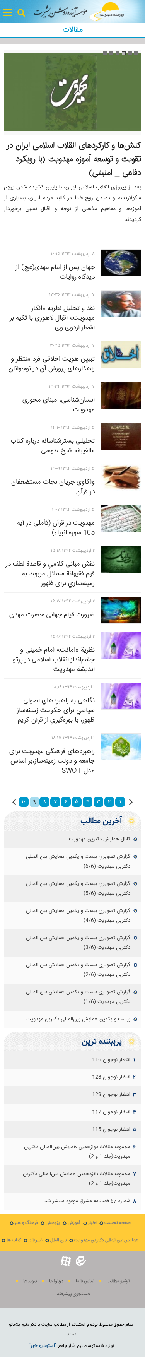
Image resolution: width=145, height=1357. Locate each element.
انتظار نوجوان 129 (111, 1094)
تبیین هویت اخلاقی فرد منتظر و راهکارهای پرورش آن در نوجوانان (52, 364)
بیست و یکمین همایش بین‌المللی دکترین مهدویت (78, 1019)
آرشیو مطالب (118, 1281)
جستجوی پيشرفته (73, 1294)
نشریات (36, 1240)
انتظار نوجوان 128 (111, 1077)
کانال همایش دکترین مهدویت (99, 839)
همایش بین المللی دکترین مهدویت (106, 1240)
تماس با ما (85, 1281)
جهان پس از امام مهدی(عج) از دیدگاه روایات (55, 272)
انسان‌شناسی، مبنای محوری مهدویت (58, 405)
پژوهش (53, 1223)
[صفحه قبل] (131, 802)
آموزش (74, 1223)
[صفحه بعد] (14, 802)
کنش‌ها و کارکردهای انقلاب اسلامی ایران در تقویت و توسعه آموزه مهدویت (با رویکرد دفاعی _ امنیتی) (73, 159)
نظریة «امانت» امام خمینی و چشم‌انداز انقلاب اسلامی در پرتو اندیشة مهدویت (54, 660)
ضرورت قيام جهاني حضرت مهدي (52, 614)
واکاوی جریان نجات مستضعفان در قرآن (53, 487)
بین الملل (58, 1240)
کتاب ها (14, 1240)
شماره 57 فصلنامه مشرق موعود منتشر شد (87, 1201)
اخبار (92, 1223)
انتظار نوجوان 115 (111, 1129)
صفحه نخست (117, 1223)
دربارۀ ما (56, 1281)
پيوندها (30, 1281)
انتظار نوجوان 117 (111, 1112)
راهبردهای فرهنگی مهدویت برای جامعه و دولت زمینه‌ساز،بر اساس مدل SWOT (52, 761)
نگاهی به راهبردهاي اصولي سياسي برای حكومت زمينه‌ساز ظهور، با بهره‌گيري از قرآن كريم (56, 710)
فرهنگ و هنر (26, 1223)
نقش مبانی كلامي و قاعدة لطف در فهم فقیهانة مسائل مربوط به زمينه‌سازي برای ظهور (50, 574)
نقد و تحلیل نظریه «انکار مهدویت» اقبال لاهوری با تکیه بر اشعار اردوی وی (52, 318)
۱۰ (24, 802)
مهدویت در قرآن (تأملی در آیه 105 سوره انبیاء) (56, 528)
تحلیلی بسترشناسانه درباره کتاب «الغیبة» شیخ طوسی (52, 446)
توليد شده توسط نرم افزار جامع (71, 1346)
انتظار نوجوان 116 (111, 1060)
